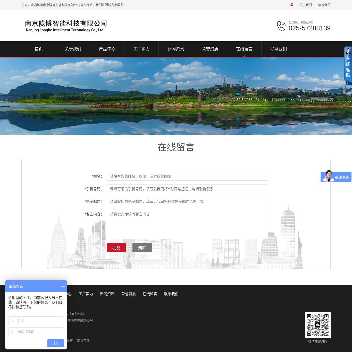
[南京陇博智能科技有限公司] (65, 25)
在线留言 (150, 294)
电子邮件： (94, 201)
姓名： (98, 176)
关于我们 (305, 5)
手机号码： (94, 189)
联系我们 (324, 5)
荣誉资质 (128, 294)
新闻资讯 (107, 294)
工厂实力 (86, 294)
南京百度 (83, 341)
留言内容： (94, 214)
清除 (142, 248)
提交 (116, 248)
